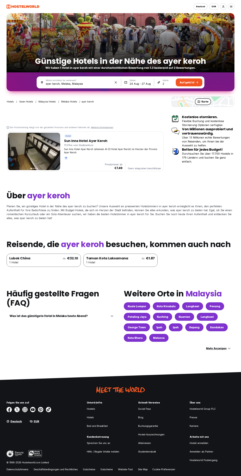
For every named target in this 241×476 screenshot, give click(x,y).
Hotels (90, 417)
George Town (137, 327)
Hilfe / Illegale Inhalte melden (103, 451)
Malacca (159, 337)
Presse (193, 417)
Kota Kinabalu (166, 306)
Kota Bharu (135, 337)
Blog (140, 417)
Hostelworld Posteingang (203, 460)
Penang (215, 306)
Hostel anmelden (199, 443)
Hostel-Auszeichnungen (151, 434)
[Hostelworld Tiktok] (48, 409)
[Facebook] (9, 409)
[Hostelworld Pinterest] (40, 409)
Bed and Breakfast (97, 426)
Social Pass (144, 408)
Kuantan (184, 316)
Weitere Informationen (102, 127)
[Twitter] (17, 409)
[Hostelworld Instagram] (25, 409)
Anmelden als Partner (201, 451)
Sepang (194, 327)
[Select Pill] (223, 6)
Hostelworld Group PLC (203, 408)
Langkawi (192, 306)
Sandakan (217, 327)
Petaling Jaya (137, 316)
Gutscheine (89, 469)
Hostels (91, 408)
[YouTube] (32, 409)
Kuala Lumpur (137, 306)
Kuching (162, 316)
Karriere (194, 426)
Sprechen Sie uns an (98, 443)
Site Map (143, 469)
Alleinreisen (144, 443)
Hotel (68, 136)
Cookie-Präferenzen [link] (163, 469)
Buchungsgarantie (148, 426)
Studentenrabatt (147, 451)
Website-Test (125, 469)
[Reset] (116, 82)
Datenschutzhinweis (17, 469)
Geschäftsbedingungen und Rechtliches (56, 469)
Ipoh (159, 327)
